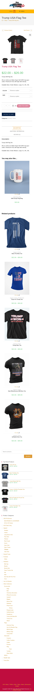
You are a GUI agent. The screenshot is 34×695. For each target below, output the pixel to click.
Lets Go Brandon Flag (12, 627)
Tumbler (9, 651)
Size (4, 95)
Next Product (27, 30)
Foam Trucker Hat (8, 570)
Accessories (7, 586)
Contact (17, 686)
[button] (30, 35)
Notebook (9, 603)
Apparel (9, 118)
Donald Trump (7, 554)
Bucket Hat (7, 568)
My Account (27, 684)
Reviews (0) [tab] (17, 134)
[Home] (2, 20)
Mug (20, 197)
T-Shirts (14, 118)
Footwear (6, 556)
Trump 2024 (9, 633)
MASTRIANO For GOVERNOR (11, 521)
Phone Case (10, 605)
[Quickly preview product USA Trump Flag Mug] (31, 163)
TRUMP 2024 (21, 298)
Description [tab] (17, 128)
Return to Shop (8, 114)
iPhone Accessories (11, 595)
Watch (8, 620)
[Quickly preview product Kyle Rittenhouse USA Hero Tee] (31, 356)
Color (5, 90)
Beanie (6, 566)
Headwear (6, 561)
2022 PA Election (8, 518)
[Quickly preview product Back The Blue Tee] (31, 219)
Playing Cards (10, 610)
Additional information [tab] (17, 131)
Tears (10, 649)
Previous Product (8, 30)
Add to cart (23, 106)
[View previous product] (3, 30)
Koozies (9, 644)
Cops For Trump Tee (17, 299)
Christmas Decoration (12, 592)
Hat (5, 572)
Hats (5, 574)
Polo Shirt (6, 536)
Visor (5, 578)
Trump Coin (9, 618)
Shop (18, 684)
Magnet (8, 599)
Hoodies (6, 530)
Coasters (9, 638)
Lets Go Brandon (8, 581)
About (22, 684)
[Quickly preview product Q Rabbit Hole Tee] (31, 402)
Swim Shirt (6, 545)
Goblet (8, 642)
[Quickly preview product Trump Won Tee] (31, 310)
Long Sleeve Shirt (8, 534)
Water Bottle (10, 653)
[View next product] (31, 30)
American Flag (10, 625)
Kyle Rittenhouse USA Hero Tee (17, 391)
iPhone (10, 608)
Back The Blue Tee (17, 253)
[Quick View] (17, 194)
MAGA (5, 655)
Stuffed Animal (10, 612)
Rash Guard (7, 541)
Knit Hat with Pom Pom (9, 576)
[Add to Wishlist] (13, 106)
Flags (5, 622)
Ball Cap (6, 564)
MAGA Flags (10, 629)
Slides (5, 559)
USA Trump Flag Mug (17, 198)
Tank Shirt (6, 551)
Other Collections (8, 583)
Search (28, 456)
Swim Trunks (7, 547)
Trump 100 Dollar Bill (12, 616)
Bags (8, 588)
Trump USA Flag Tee (14, 20)
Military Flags (10, 631)
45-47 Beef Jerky (8, 525)
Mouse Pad (9, 601)
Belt (8, 590)
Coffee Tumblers (11, 640)
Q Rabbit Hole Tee (17, 437)
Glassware (15, 197)
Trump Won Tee (17, 345)
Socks (5, 543)
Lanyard (8, 597)
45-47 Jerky (5, 684)
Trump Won (6, 660)
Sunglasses (9, 614)
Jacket (5, 532)
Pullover (6, 539)
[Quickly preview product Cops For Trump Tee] (31, 264)
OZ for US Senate (8, 523)
